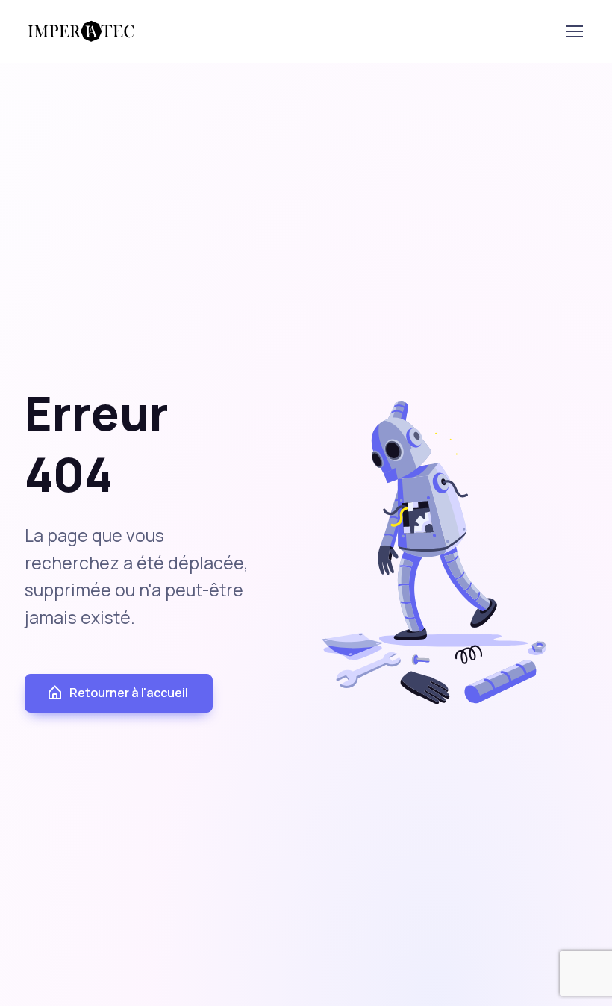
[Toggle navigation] (574, 31)
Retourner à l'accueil (128, 692)
